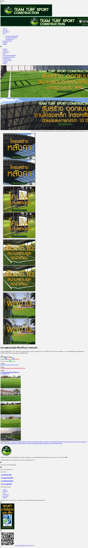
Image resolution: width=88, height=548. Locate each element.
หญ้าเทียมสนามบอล (47, 443)
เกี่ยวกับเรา (5, 30)
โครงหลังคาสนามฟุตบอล (11, 37)
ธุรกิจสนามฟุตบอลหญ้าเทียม (55, 441)
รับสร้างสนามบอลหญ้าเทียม (12, 36)
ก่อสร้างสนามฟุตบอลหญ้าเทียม (35, 441)
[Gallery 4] (11, 427)
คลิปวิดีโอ (5, 42)
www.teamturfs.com (5, 373)
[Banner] (44, 212)
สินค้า (4, 33)
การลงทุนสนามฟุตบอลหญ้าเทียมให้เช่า (19, 441)
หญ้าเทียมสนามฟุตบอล (57, 443)
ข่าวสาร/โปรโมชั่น (7, 41)
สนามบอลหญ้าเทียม (20, 443)
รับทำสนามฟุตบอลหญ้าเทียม (68, 441)
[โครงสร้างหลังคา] (44, 159)
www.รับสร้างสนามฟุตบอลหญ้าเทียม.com (10, 372)
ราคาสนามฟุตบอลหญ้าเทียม (9, 443)
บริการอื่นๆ (5, 496)
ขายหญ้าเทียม (45, 441)
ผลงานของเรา (6, 31)
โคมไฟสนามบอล (9, 39)
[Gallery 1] (11, 387)
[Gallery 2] (11, 400)
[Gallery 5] (11, 440)
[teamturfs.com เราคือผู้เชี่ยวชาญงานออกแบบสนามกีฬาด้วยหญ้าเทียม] (26, 16)
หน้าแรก (5, 28)
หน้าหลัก (5, 49)
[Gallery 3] (11, 414)
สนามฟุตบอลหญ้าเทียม (37, 443)
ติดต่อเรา (5, 44)
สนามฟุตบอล (29, 443)
